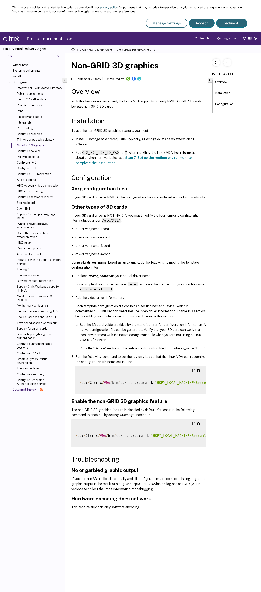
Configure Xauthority (30, 374)
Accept (202, 23)
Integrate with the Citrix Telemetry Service (39, 261)
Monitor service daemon (32, 305)
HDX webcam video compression (38, 185)
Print (20, 111)
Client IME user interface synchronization (33, 234)
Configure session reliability (35, 197)
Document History (25, 389)
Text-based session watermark (37, 323)
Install (17, 76)
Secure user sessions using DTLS (38, 317)
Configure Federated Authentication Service (31, 381)
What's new (20, 65)
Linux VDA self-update (31, 99)
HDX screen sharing (30, 191)
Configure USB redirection (34, 174)
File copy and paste (29, 116)
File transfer (25, 122)
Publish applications (30, 93)
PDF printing (25, 128)
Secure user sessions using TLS (37, 311)
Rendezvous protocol (30, 248)
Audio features (26, 179)
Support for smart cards (32, 328)
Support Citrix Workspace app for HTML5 (38, 288)
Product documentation (49, 38)
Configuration (224, 104)
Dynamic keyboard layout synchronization (33, 225)
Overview (221, 82)
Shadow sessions (28, 275)
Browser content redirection (35, 281)
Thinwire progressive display (35, 139)
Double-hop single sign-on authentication (34, 336)
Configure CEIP (27, 168)
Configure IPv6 (26, 162)
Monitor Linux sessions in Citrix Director (37, 298)
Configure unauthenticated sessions (34, 345)
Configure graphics (29, 134)
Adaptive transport (29, 254)
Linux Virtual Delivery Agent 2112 (136, 49)
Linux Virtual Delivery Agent (96, 49)
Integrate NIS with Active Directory (39, 88)
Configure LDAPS (28, 353)
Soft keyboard (26, 202)
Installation (222, 93)
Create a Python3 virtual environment (32, 360)
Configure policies (29, 151)
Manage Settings (166, 23)
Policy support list (28, 156)
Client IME (23, 208)
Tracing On (24, 269)
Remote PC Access (29, 105)
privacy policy (108, 7)
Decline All (232, 23)
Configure (20, 82)
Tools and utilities (28, 368)
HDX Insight (25, 242)
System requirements (26, 70)
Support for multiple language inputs (36, 216)
